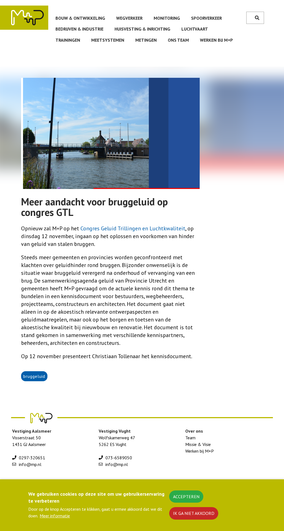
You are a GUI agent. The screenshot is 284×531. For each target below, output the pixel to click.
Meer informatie (55, 515)
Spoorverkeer (206, 18)
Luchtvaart (194, 29)
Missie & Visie (198, 444)
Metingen (146, 40)
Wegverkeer (129, 18)
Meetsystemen (107, 40)
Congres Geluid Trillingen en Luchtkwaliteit (132, 228)
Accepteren (186, 496)
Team (190, 437)
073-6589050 (118, 457)
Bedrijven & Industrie (79, 29)
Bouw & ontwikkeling (80, 18)
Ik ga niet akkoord (193, 513)
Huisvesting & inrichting (142, 29)
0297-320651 (32, 457)
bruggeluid (34, 376)
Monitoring (167, 18)
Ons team (178, 40)
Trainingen (67, 40)
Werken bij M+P (216, 40)
